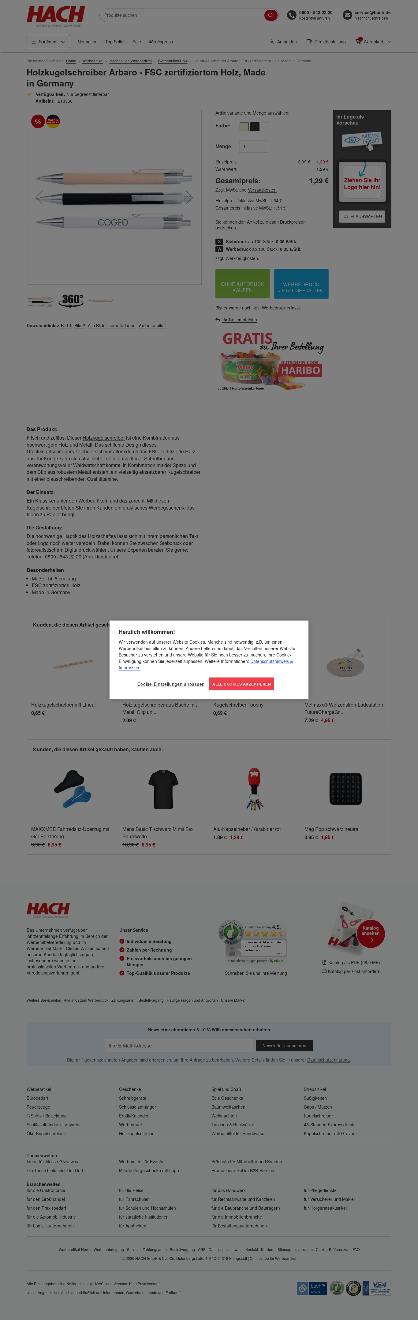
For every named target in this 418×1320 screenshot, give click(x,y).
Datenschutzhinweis (269, 661)
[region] (209, 660)
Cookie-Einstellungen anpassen (171, 684)
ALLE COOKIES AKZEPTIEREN (241, 683)
